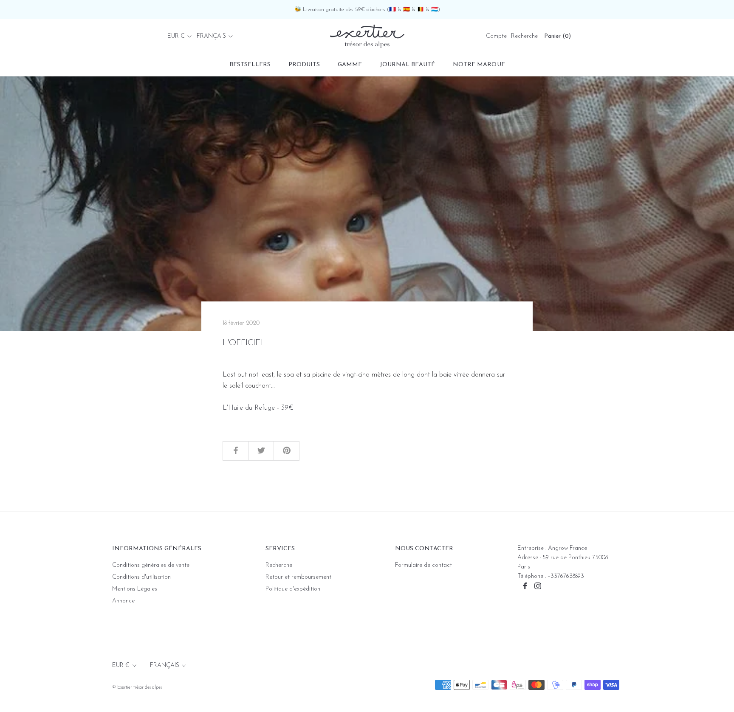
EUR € (176, 36)
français (211, 36)
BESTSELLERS (250, 65)
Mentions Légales (134, 589)
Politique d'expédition (292, 589)
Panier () (557, 36)
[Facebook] (525, 585)
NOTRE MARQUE (479, 65)
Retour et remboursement (298, 577)
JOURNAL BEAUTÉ (407, 65)
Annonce (123, 601)
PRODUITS (304, 65)
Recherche (524, 36)
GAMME (350, 65)
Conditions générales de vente (150, 565)
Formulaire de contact (423, 565)
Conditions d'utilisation (141, 577)
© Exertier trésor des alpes (137, 687)
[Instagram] (537, 585)
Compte (496, 36)
